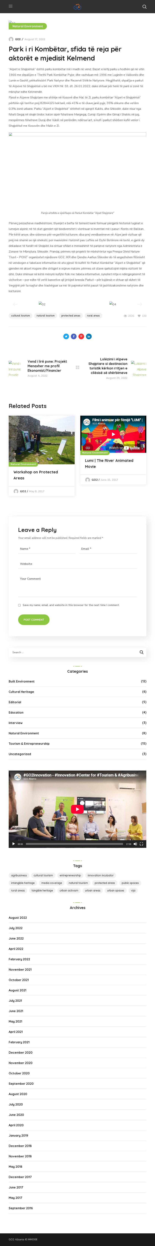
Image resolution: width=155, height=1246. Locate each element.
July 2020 (16, 1104)
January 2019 (18, 1135)
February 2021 (19, 1042)
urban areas (92, 890)
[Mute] (135, 844)
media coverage (51, 883)
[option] (42, 456)
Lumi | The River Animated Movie (109, 463)
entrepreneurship (70, 875)
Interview (15, 723)
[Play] (14, 844)
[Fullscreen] (141, 844)
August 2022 (18, 918)
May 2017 (15, 1198)
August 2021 (17, 990)
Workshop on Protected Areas (35, 475)
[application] (77, 809)
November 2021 (20, 969)
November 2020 (21, 1063)
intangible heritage (23, 883)
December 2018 (20, 1146)
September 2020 (21, 1084)
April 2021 (16, 1032)
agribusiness (19, 875)
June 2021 (16, 1011)
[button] (144, 6)
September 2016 (21, 1208)
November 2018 (20, 1156)
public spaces (130, 883)
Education (16, 712)
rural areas (93, 315)
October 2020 (19, 1073)
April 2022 (16, 949)
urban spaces (115, 890)
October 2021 (19, 980)
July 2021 (15, 1001)
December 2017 (20, 1177)
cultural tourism (20, 315)
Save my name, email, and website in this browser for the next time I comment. (71, 605)
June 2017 (16, 1187)
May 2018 (15, 1166)
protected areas (70, 315)
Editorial (15, 702)
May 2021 (15, 1021)
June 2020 (16, 1115)
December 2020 (21, 1052)
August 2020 (18, 1094)
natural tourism (46, 315)
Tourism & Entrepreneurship (29, 743)
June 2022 (16, 938)
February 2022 (19, 959)
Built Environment (22, 681)
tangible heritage (42, 890)
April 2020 (16, 1125)
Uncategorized (20, 754)
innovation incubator (101, 875)
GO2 (18, 39)
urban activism (69, 890)
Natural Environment (27, 26)
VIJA (133, 890)
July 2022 (15, 928)
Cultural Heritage (21, 692)
